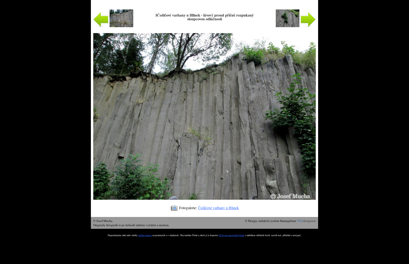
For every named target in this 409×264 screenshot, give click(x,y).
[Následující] (204, 201)
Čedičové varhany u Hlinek (218, 207)
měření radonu (145, 235)
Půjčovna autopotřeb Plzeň (231, 235)
